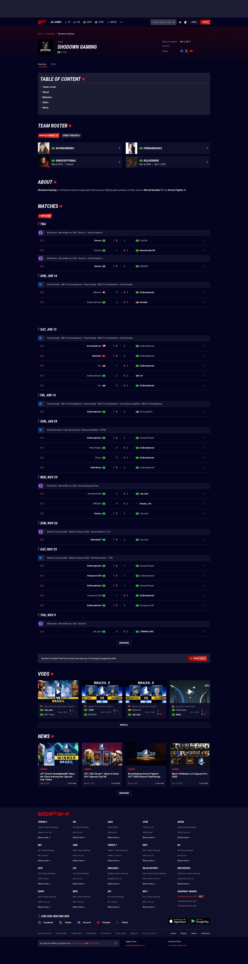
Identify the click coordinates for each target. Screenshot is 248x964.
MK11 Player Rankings (151, 897)
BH (179, 845)
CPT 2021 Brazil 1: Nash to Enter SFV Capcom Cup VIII (98, 745)
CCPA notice (91, 933)
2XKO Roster (113, 827)
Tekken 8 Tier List (45, 832)
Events (173, 933)
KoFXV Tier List (44, 902)
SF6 (78, 22)
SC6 (74, 868)
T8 (69, 22)
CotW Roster (148, 832)
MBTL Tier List (78, 902)
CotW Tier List (148, 827)
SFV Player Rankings (116, 897)
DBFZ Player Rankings (151, 850)
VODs (45, 102)
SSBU (75, 845)
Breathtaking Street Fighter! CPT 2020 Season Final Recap (143, 745)
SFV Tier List (112, 902)
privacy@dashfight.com (177, 945)
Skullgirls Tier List (115, 879)
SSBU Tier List (78, 856)
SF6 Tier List (77, 832)
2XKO (89, 22)
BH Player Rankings (185, 850)
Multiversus (184, 868)
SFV (109, 891)
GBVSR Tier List (184, 832)
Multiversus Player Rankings (189, 874)
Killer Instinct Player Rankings (154, 874)
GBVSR (113, 22)
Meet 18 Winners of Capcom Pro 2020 (187, 744)
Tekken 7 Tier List (114, 856)
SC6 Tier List (78, 879)
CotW (101, 22)
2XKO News (112, 832)
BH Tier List (182, 856)
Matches (47, 97)
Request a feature (149, 933)
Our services (106, 933)
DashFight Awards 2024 (187, 897)
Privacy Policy (61, 933)
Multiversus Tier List (186, 879)
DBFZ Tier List (148, 856)
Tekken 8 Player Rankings (48, 827)
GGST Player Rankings (46, 874)
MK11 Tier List (148, 902)
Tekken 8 (42, 822)
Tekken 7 (112, 845)
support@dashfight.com (135, 945)
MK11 (145, 891)
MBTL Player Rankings (81, 897)
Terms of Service (44, 933)
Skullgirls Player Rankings (118, 874)
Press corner (121, 933)
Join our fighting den (55, 916)
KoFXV (41, 891)
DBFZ (145, 845)
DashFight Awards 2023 (187, 901)
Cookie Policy (76, 933)
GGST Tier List (43, 879)
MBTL (75, 891)
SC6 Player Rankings (81, 874)
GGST (40, 868)
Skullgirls (113, 868)
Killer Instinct (150, 868)
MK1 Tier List (43, 856)
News (45, 107)
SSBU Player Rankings (81, 850)
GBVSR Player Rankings (187, 827)
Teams (194, 933)
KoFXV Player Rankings (47, 897)
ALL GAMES (56, 22)
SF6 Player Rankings (81, 827)
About (45, 92)
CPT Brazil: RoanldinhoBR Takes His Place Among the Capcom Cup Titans (56, 745)
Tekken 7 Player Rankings (118, 850)
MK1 (40, 845)
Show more (43, 837)
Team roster (49, 87)
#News (43, 769)
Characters (205, 933)
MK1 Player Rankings (46, 850)
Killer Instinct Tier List (151, 879)
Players (184, 933)
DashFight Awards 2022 (187, 906)
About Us (134, 933)
